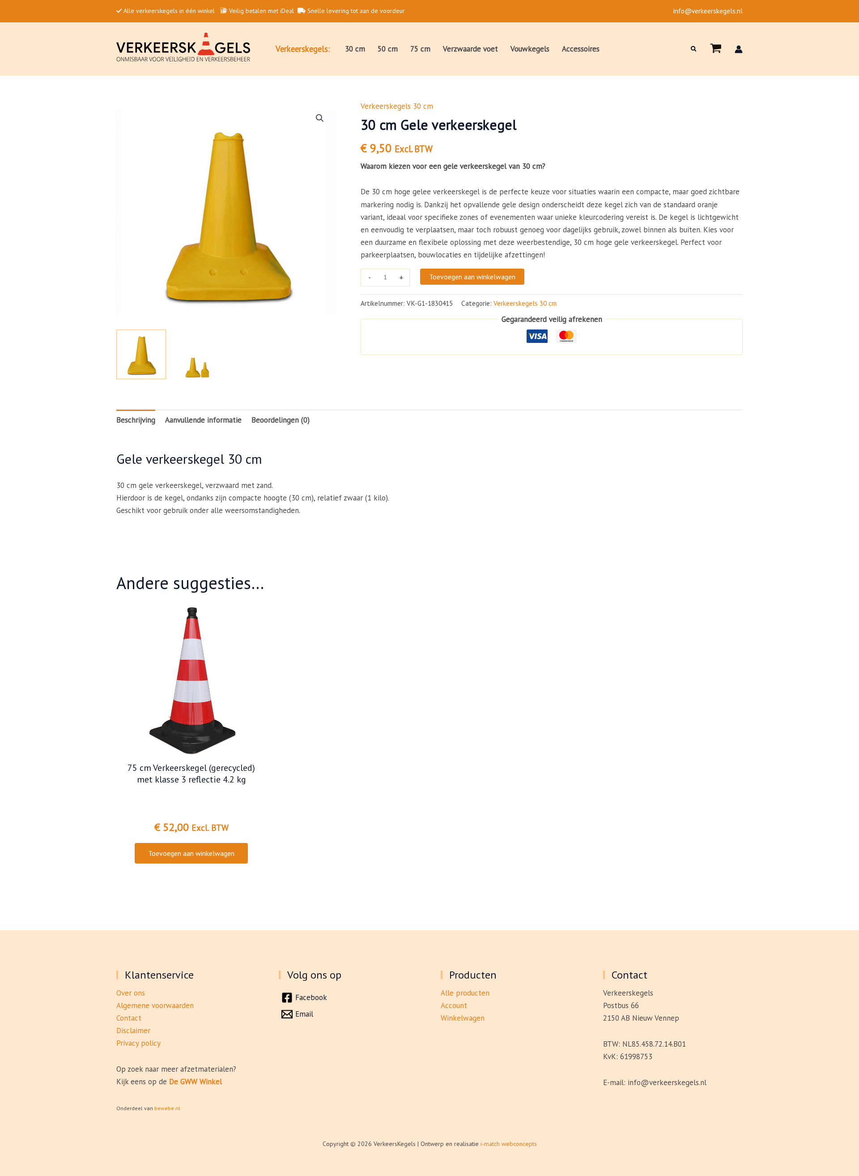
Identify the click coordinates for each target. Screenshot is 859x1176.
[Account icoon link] (739, 49)
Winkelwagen (463, 1018)
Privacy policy (138, 1043)
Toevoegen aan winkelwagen (472, 276)
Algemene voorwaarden (155, 1005)
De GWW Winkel (195, 1081)
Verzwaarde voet (470, 49)
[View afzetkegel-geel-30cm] (141, 354)
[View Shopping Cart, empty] (716, 49)
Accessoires (581, 49)
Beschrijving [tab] (135, 420)
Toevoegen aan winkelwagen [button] (191, 853)
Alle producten (465, 993)
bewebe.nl (167, 1108)
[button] (694, 49)
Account (454, 1005)
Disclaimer (133, 1030)
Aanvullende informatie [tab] (203, 420)
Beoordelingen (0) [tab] (280, 420)
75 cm (420, 49)
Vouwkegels (529, 49)
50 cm (388, 49)
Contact (128, 1018)
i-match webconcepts (509, 1144)
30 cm (355, 49)
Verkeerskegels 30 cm (397, 106)
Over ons (130, 993)
